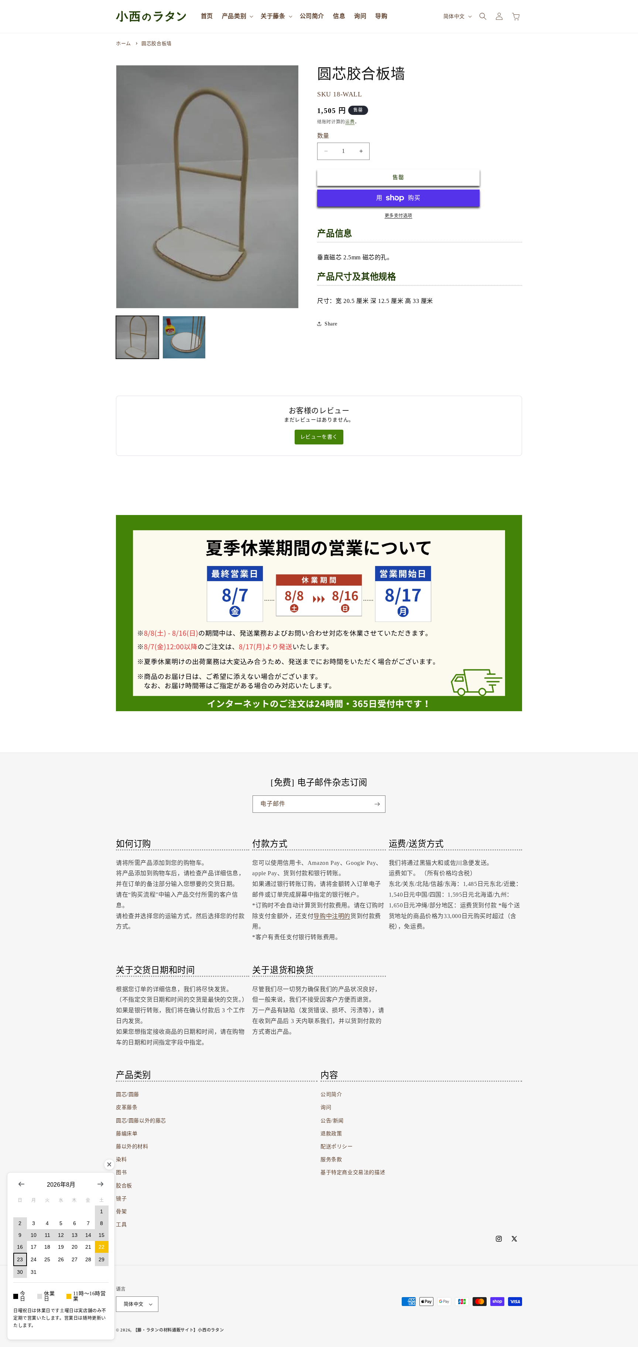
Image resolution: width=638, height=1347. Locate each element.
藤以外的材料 (132, 1146)
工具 (121, 1224)
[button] (236, 16)
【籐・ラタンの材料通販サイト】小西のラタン (178, 1330)
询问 (325, 1107)
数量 (323, 136)
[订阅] (377, 804)
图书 (121, 1172)
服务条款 (331, 1159)
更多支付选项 (398, 215)
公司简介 (331, 1094)
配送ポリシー (336, 1146)
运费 (349, 122)
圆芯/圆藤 (127, 1094)
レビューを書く (319, 437)
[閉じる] (109, 1164)
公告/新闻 (332, 1120)
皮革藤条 (126, 1107)
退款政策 (331, 1133)
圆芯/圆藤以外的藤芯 (141, 1120)
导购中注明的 (331, 916)
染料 (121, 1159)
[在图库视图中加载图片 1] (137, 337)
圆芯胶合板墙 (156, 43)
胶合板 (124, 1186)
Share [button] (331, 324)
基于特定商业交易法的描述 (352, 1172)
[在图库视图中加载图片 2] (183, 337)
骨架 (121, 1211)
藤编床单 (126, 1133)
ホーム (123, 43)
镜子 (121, 1198)
